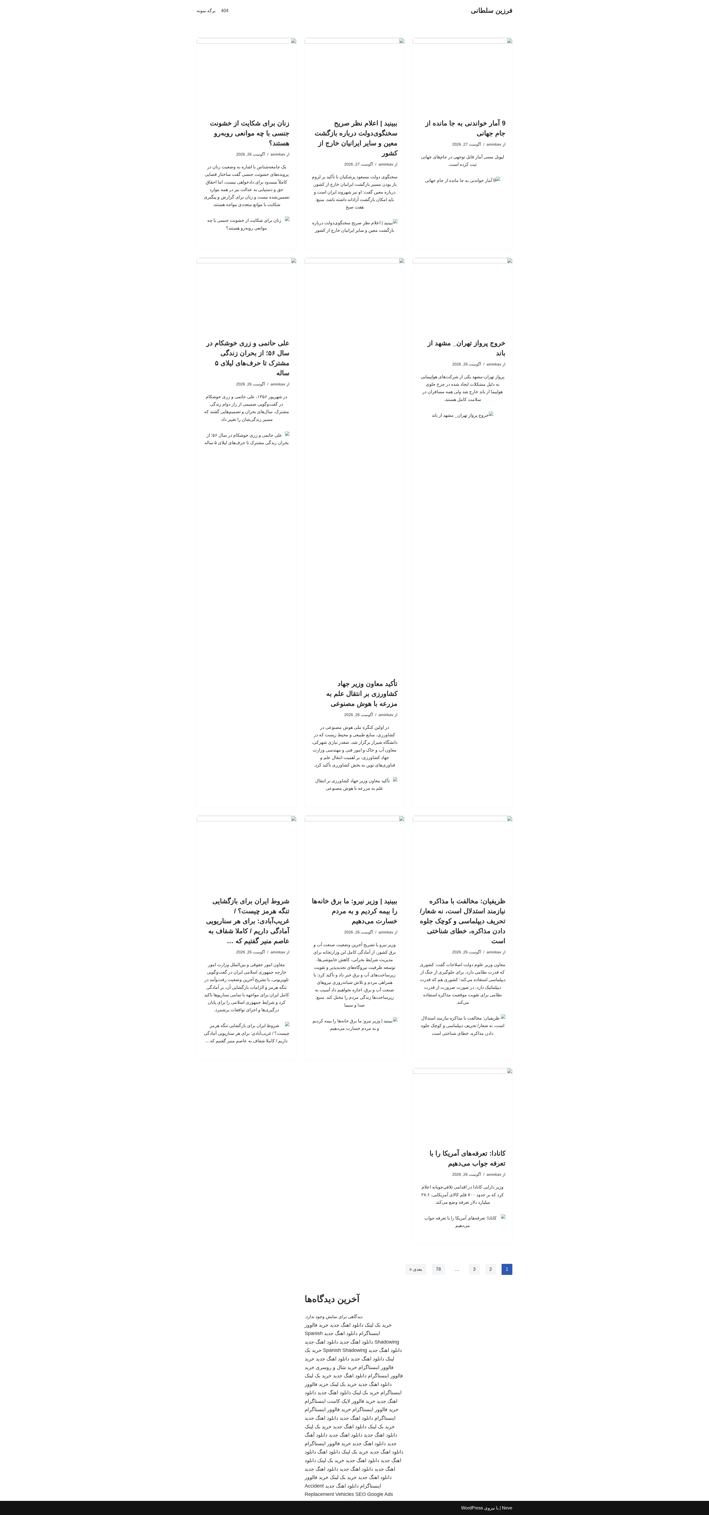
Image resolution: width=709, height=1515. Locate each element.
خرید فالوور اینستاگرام (375, 1409)
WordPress (472, 1508)
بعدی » (415, 1269)
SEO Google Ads (374, 1494)
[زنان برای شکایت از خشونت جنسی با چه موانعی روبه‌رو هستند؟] (246, 75)
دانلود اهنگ (328, 1452)
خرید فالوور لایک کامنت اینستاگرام (340, 1401)
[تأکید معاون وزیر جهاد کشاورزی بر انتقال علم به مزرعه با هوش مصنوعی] (354, 465)
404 (224, 10)
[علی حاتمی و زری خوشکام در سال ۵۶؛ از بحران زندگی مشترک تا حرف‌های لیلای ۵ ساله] (246, 295)
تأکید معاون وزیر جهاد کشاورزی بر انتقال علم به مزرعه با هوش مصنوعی (361, 693)
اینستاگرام (384, 1418)
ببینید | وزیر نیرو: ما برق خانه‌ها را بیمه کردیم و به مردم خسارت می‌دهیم (354, 911)
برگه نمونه (206, 10)
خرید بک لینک (378, 1325)
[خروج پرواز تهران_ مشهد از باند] (462, 295)
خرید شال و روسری (336, 1367)
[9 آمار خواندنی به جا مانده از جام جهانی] (462, 75)
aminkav (494, 144)
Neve (507, 1508)
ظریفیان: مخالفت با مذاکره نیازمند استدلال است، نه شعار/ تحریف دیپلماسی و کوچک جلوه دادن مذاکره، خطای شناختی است (462, 921)
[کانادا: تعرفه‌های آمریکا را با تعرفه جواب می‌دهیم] (462, 1105)
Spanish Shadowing (345, 1350)
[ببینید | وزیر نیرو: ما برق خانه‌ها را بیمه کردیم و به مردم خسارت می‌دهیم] (354, 853)
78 (438, 1269)
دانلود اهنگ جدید (346, 1325)
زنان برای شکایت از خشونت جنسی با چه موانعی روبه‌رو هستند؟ (249, 133)
